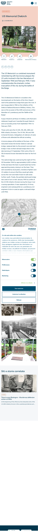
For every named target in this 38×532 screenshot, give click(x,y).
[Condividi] (19, 56)
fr (9, 66)
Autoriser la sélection (19, 294)
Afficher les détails (27, 283)
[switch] (33, 264)
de (12, 66)
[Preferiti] (3, 56)
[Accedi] (32, 3)
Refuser (19, 300)
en (5, 66)
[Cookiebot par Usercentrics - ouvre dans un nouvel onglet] (28, 229)
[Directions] (30, 56)
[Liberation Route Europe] (6, 3)
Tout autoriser (19, 288)
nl (2, 66)
